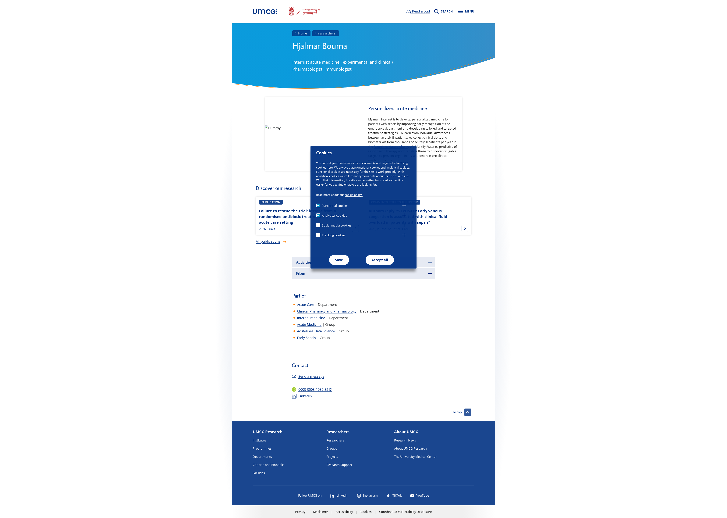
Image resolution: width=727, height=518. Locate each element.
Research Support (339, 465)
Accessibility (344, 512)
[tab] (404, 206)
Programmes (262, 448)
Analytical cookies (334, 215)
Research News (405, 440)
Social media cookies (336, 225)
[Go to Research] (265, 11)
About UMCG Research (410, 448)
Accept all (379, 260)
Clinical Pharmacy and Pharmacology (326, 311)
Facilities (259, 473)
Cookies (366, 512)
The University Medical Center (415, 457)
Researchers (335, 440)
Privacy (300, 512)
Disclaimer (320, 512)
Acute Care (305, 304)
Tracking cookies (334, 235)
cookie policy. (354, 195)
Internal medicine (311, 318)
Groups (331, 448)
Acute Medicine (309, 324)
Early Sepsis (306, 337)
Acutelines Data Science (316, 331)
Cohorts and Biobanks (268, 465)
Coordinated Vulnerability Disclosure (405, 512)
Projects (332, 457)
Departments (262, 457)
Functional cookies (335, 206)
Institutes (259, 440)
